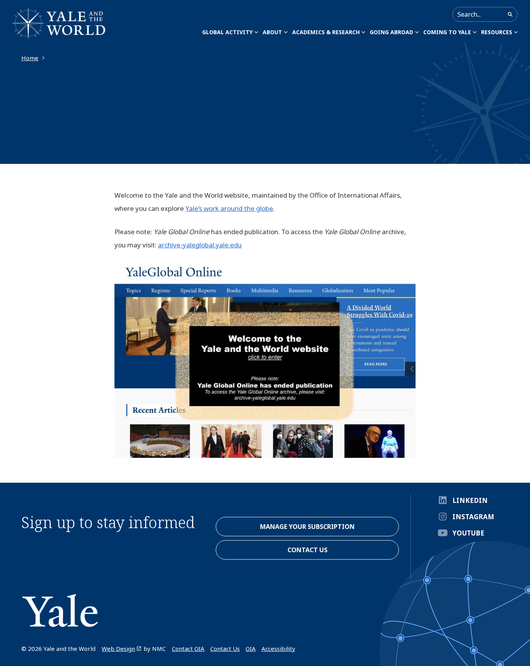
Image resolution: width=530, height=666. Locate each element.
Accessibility (278, 648)
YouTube (468, 533)
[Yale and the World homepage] (59, 23)
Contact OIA (188, 648)
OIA (251, 648)
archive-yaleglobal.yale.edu (200, 244)
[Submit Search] (510, 14)
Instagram (473, 516)
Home (29, 57)
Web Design (118, 648)
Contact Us (225, 648)
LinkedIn (470, 500)
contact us (307, 550)
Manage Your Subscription (307, 526)
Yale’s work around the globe (229, 208)
